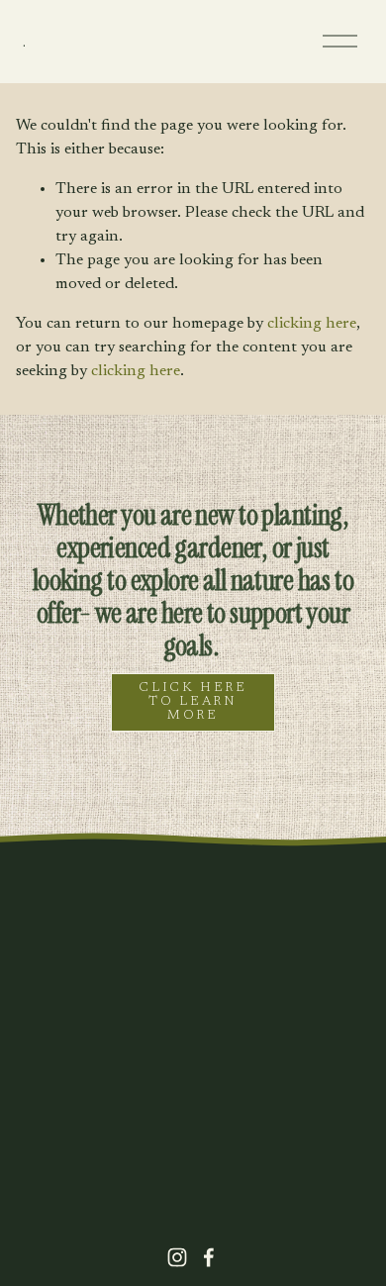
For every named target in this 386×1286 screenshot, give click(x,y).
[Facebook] (209, 1257)
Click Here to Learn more (193, 702)
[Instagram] (177, 1257)
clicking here (311, 324)
